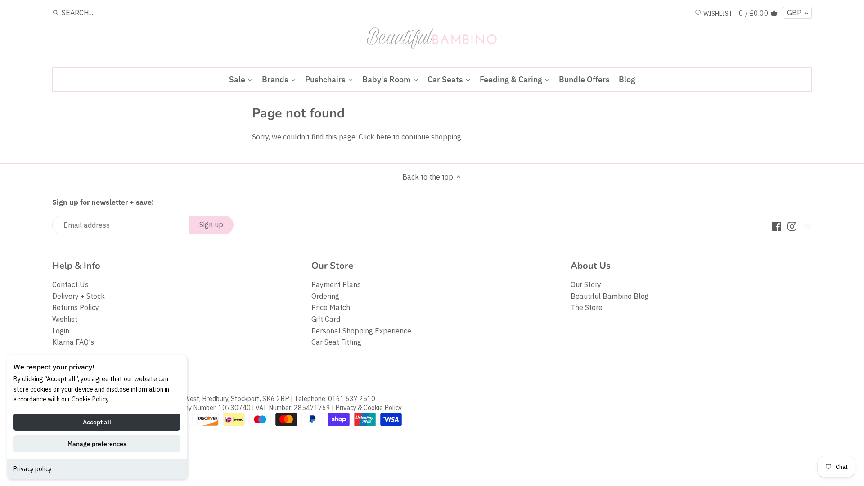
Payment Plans (336, 284)
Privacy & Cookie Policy (368, 407)
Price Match (330, 307)
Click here (375, 136)
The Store (587, 307)
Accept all (97, 422)
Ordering (325, 296)
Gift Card (325, 319)
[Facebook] (776, 225)
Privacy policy (33, 469)
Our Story (586, 284)
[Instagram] (792, 225)
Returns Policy (75, 307)
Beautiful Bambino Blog (610, 296)
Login (60, 330)
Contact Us (70, 284)
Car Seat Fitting (336, 342)
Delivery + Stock (78, 296)
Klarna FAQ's (73, 342)
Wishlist (64, 319)
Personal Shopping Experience (361, 330)
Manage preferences (97, 444)
